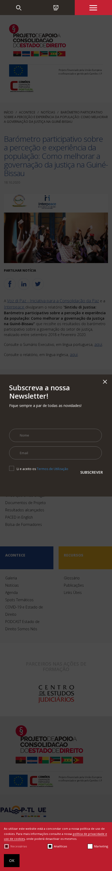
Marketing (101, 846)
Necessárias (18, 846)
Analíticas (60, 846)
